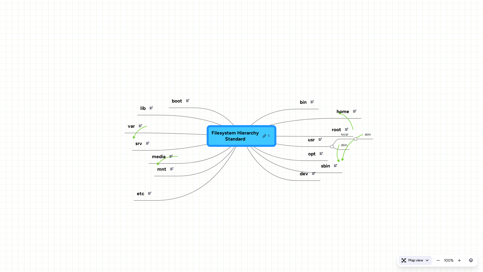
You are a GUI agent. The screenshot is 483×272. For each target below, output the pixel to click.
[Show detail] (471, 260)
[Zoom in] (459, 260)
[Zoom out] (438, 260)
